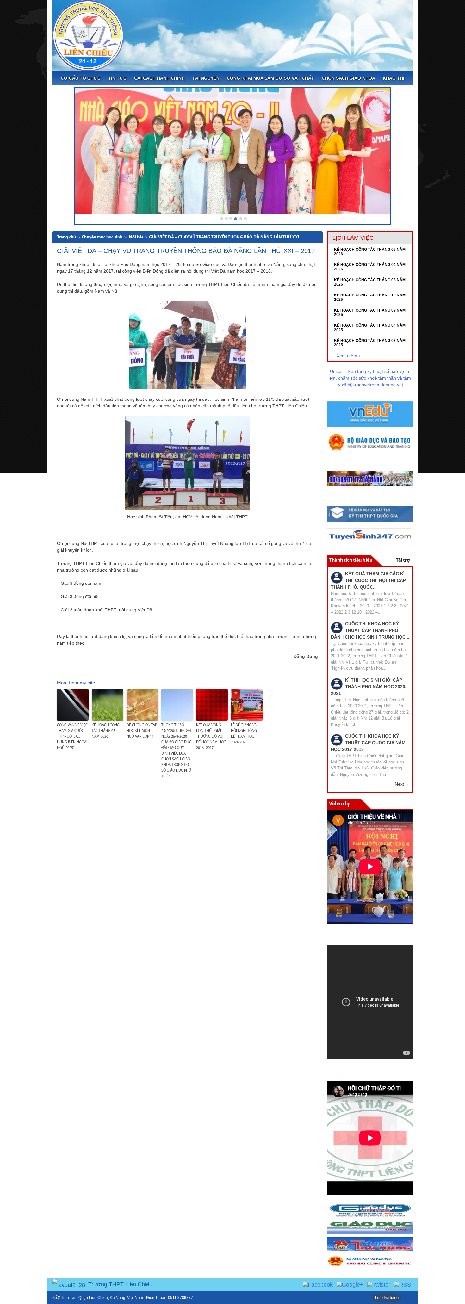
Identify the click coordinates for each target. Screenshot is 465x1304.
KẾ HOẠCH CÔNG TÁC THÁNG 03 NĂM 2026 (370, 282)
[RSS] (402, 1284)
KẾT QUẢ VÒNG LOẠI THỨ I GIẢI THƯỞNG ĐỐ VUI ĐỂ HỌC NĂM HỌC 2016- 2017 (211, 736)
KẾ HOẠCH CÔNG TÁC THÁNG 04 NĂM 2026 (370, 267)
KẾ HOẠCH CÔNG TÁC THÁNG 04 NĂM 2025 (370, 327)
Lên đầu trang (387, 1298)
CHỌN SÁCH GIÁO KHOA (348, 78)
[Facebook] (318, 1284)
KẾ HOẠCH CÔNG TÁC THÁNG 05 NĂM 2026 (106, 731)
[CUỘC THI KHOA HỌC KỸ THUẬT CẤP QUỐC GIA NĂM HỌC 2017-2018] (337, 739)
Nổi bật (136, 237)
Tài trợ (403, 560)
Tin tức (117, 78)
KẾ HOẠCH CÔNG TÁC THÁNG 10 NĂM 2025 (370, 297)
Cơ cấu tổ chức (81, 78)
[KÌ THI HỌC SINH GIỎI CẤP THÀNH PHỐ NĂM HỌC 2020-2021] (337, 683)
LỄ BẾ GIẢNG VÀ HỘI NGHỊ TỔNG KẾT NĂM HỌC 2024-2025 (244, 733)
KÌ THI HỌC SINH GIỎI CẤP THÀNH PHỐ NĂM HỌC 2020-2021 (369, 686)
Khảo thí (393, 78)
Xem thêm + (349, 355)
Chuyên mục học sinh (102, 237)
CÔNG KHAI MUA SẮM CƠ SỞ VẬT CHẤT (270, 78)
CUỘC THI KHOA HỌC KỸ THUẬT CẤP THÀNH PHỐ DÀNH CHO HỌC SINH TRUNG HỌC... (370, 630)
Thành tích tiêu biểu (350, 560)
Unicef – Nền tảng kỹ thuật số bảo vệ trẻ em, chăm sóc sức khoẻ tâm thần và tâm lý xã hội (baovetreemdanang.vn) (370, 378)
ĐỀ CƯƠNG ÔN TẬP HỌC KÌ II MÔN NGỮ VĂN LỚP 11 (142, 731)
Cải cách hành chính (159, 78)
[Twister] (378, 1284)
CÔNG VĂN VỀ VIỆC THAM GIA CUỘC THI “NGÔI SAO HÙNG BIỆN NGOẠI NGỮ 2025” (72, 736)
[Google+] (350, 1284)
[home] (87, 35)
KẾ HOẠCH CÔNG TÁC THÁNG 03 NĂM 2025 (370, 342)
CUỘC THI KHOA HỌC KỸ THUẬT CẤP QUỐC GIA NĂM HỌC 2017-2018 (368, 742)
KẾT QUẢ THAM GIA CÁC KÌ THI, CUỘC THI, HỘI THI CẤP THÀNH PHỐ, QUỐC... (368, 580)
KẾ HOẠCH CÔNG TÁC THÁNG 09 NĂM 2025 (370, 312)
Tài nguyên (206, 78)
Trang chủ (66, 237)
